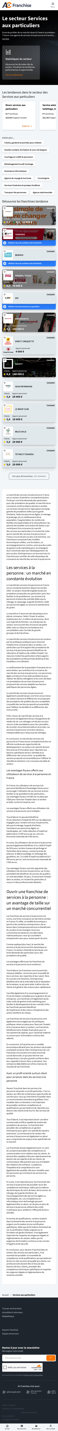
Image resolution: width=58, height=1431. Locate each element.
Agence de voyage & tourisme (17, 178)
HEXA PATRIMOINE (23, 386)
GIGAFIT (19, 364)
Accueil (5, 1294)
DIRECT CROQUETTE (24, 341)
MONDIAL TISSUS (23, 275)
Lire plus (5, 39)
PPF (17, 298)
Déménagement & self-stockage (18, 164)
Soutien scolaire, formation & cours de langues (25, 149)
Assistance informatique (15, 171)
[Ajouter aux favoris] (4, 208)
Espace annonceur (10, 1333)
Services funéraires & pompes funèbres (22, 185)
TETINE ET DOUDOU (24, 454)
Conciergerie (43, 178)
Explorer (26, 126)
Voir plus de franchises (29, 476)
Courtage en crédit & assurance (18, 157)
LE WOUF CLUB (22, 409)
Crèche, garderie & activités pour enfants (23, 142)
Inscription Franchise (10, 1419)
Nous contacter (8, 1416)
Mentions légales (9, 1405)
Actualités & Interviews (12, 1312)
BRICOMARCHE (22, 318)
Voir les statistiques (14, 75)
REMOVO (19, 255)
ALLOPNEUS (20, 211)
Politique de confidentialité (13, 1408)
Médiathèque (8, 1316)
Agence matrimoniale (42, 192)
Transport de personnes (15, 192)
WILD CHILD (20, 431)
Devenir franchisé (10, 1330)
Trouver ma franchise (11, 1308)
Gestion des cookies (29, 1412)
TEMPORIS (20, 234)
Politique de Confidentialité (33, 1375)
